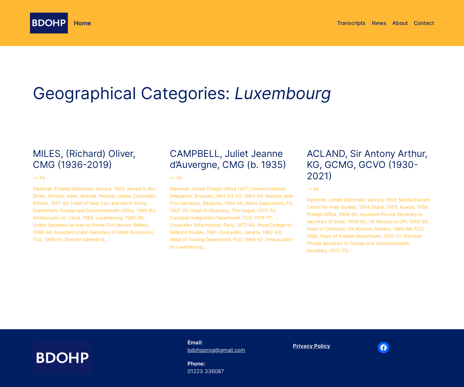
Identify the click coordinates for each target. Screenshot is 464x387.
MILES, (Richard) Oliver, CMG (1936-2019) (84, 159)
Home (82, 23)
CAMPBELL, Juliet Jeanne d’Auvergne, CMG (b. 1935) (228, 159)
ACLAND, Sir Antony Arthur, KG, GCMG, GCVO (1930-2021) (367, 165)
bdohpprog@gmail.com (216, 350)
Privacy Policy (311, 346)
